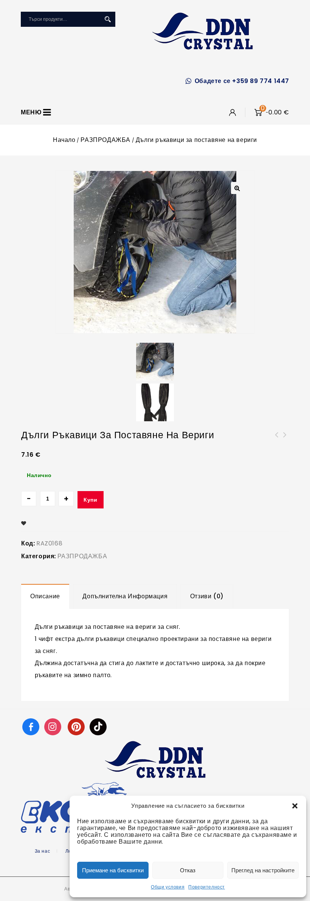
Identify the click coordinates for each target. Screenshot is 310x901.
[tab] (45, 596)
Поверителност (206, 887)
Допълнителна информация (124, 596)
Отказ (187, 870)
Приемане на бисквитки (113, 870)
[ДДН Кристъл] (202, 31)
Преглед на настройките (262, 870)
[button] (295, 806)
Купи (90, 500)
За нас (42, 851)
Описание (45, 596)
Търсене (107, 19)
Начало (64, 140)
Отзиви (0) (207, 596)
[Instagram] (53, 726)
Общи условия (167, 887)
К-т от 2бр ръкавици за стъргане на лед (277, 443)
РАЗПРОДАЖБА (105, 140)
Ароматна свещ (285, 439)
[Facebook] (30, 726)
